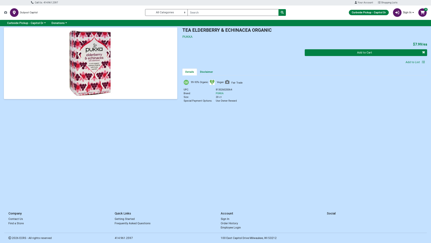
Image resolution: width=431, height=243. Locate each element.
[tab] (189, 72)
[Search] (282, 12)
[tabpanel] (304, 93)
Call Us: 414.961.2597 (46, 2)
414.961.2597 (124, 238)
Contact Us (15, 219)
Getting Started (125, 219)
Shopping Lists (388, 2)
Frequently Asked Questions (133, 223)
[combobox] (233, 12)
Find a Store (16, 223)
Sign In (225, 219)
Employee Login (231, 227)
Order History (229, 223)
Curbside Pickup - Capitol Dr (25, 23)
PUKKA (220, 93)
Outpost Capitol (29, 12)
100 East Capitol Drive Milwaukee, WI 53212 (249, 238)
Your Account (365, 2)
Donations (58, 23)
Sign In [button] (407, 12)
